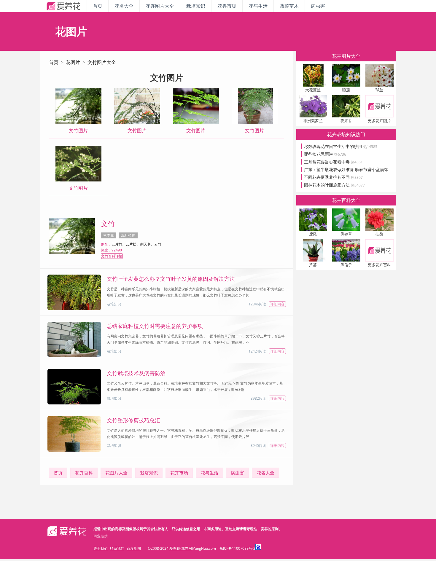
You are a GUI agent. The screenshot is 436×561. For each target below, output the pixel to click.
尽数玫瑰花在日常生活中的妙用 (340, 146)
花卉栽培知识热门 (346, 134)
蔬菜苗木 (289, 6)
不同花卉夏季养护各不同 (333, 177)
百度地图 (134, 548)
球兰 (379, 90)
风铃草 (346, 234)
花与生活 (258, 6)
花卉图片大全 (160, 6)
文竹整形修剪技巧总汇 (133, 420)
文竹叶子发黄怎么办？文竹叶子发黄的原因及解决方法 (171, 278)
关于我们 (100, 548)
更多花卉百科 (379, 264)
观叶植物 (128, 235)
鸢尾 (313, 234)
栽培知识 (195, 6)
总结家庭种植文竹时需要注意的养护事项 (155, 325)
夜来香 (346, 120)
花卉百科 (84, 473)
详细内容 (277, 304)
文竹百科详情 (111, 256)
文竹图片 (78, 130)
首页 (97, 6)
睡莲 (346, 90)
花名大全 (123, 6)
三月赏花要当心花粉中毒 (333, 162)
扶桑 (379, 234)
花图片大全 (116, 473)
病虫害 (318, 6)
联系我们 (117, 548)
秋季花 (108, 235)
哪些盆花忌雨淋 (325, 154)
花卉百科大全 (346, 200)
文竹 (108, 223)
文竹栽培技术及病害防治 (136, 373)
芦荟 (313, 264)
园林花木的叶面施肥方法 (334, 185)
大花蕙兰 (313, 90)
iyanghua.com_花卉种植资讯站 (63, 6)
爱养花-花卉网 (180, 548)
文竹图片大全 (101, 62)
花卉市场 (226, 6)
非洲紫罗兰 (313, 120)
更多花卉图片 (379, 120)
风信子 (346, 264)
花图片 (73, 62)
